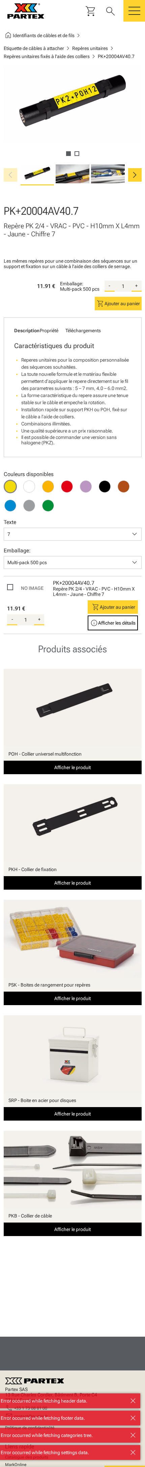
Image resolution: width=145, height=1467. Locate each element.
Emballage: (71, 283)
